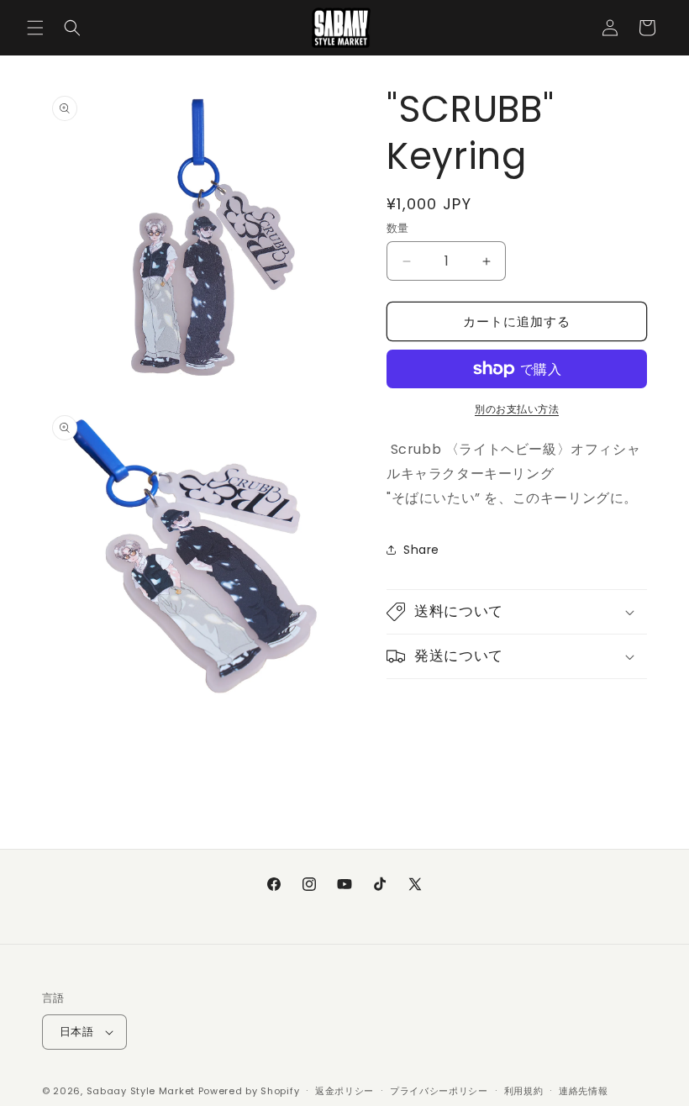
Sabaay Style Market (141, 1091)
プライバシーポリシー (439, 1091)
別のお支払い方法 (517, 409)
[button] (35, 27)
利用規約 (524, 1091)
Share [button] (421, 549)
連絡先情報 (583, 1091)
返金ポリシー (344, 1091)
